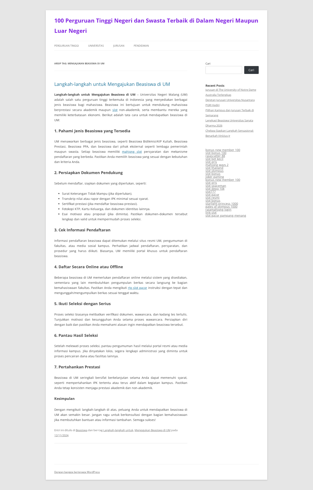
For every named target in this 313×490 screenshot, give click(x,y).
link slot (211, 212)
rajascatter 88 (215, 156)
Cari (207, 63)
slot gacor (212, 195)
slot (115, 110)
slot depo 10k (214, 189)
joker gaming (214, 177)
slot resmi (212, 198)
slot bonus (212, 174)
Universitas (96, 46)
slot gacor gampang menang (225, 215)
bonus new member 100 (222, 150)
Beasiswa (81, 430)
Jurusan (118, 46)
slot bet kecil (214, 159)
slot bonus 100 (215, 153)
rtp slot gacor (137, 288)
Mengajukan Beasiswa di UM (153, 430)
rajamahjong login (218, 210)
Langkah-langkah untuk (118, 430)
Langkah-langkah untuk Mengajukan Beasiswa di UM (112, 84)
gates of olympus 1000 (221, 207)
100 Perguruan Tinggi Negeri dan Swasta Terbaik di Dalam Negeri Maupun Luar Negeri (156, 26)
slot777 (210, 192)
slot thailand (214, 168)
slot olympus (214, 171)
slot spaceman (215, 186)
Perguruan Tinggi (66, 46)
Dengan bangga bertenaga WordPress (77, 472)
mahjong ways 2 (216, 165)
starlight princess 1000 (221, 204)
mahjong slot (132, 152)
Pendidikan (141, 46)
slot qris (211, 162)
